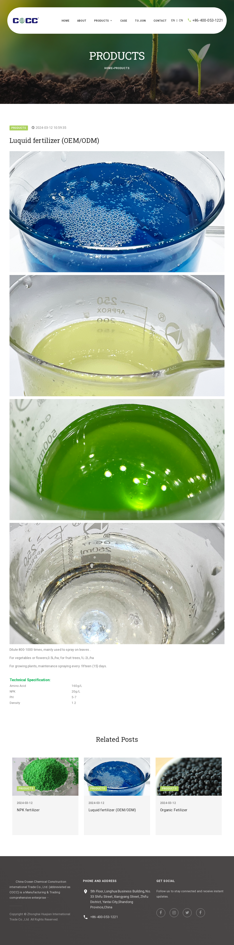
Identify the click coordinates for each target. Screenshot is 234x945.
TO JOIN (140, 20)
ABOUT (82, 20)
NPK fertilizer (28, 810)
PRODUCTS (101, 20)
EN (173, 20)
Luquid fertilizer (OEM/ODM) (112, 810)
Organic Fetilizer (173, 810)
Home (65, 20)
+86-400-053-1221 (207, 20)
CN (181, 20)
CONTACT (160, 20)
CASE (123, 20)
